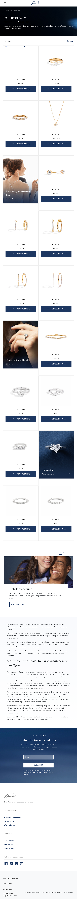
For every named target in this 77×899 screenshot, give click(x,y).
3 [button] (66, 553)
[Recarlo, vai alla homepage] (36, 3)
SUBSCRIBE (38, 765)
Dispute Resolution (10, 896)
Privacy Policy (8, 889)
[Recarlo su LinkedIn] (16, 863)
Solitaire (56, 83)
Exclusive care (9, 821)
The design (8, 844)
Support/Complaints (12, 817)
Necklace (56, 138)
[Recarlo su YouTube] (22, 863)
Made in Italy (9, 848)
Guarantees (7, 883)
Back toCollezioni (13, 10)
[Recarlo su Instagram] (11, 863)
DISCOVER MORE (23, 89)
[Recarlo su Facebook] (6, 863)
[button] (70, 553)
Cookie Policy (8, 893)
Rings (21, 138)
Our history (9, 841)
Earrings (56, 193)
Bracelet (21, 83)
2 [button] (63, 553)
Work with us (9, 825)
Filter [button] (71, 41)
